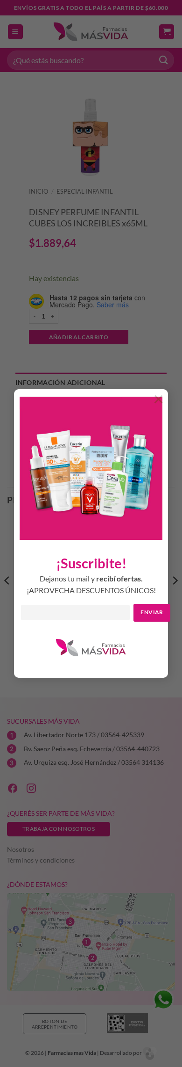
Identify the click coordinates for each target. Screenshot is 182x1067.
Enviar (151, 612)
